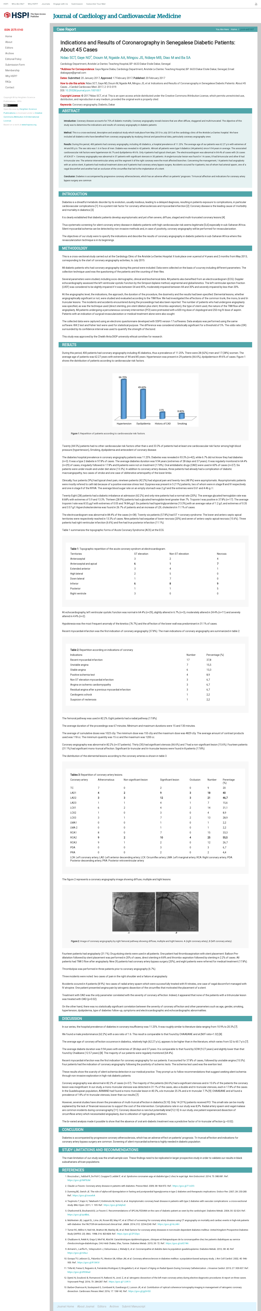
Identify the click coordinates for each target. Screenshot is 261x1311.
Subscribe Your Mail (95, 4)
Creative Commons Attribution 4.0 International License (23, 117)
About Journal (85, 1306)
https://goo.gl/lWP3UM (78, 1180)
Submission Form (15, 64)
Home (8, 36)
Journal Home (65, 1306)
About (8, 42)
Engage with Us (60, 4)
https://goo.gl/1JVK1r (120, 1281)
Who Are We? (18, 4)
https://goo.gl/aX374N (177, 1243)
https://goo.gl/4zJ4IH (168, 1224)
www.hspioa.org (29, 125)
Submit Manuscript (133, 1306)
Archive (9, 53)
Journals (46, 4)
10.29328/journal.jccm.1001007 (83, 90)
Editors (9, 47)
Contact (9, 87)
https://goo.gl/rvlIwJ (77, 1253)
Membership (12, 70)
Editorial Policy (13, 59)
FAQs (8, 81)
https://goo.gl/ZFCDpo (128, 1233)
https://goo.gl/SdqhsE (115, 1205)
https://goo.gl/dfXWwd (78, 1272)
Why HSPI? (33, 4)
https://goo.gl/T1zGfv (183, 1186)
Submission (77, 4)
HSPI (6, 4)
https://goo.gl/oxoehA (84, 1195)
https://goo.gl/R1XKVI (88, 1262)
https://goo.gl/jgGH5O (139, 1291)
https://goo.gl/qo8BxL (78, 1214)
